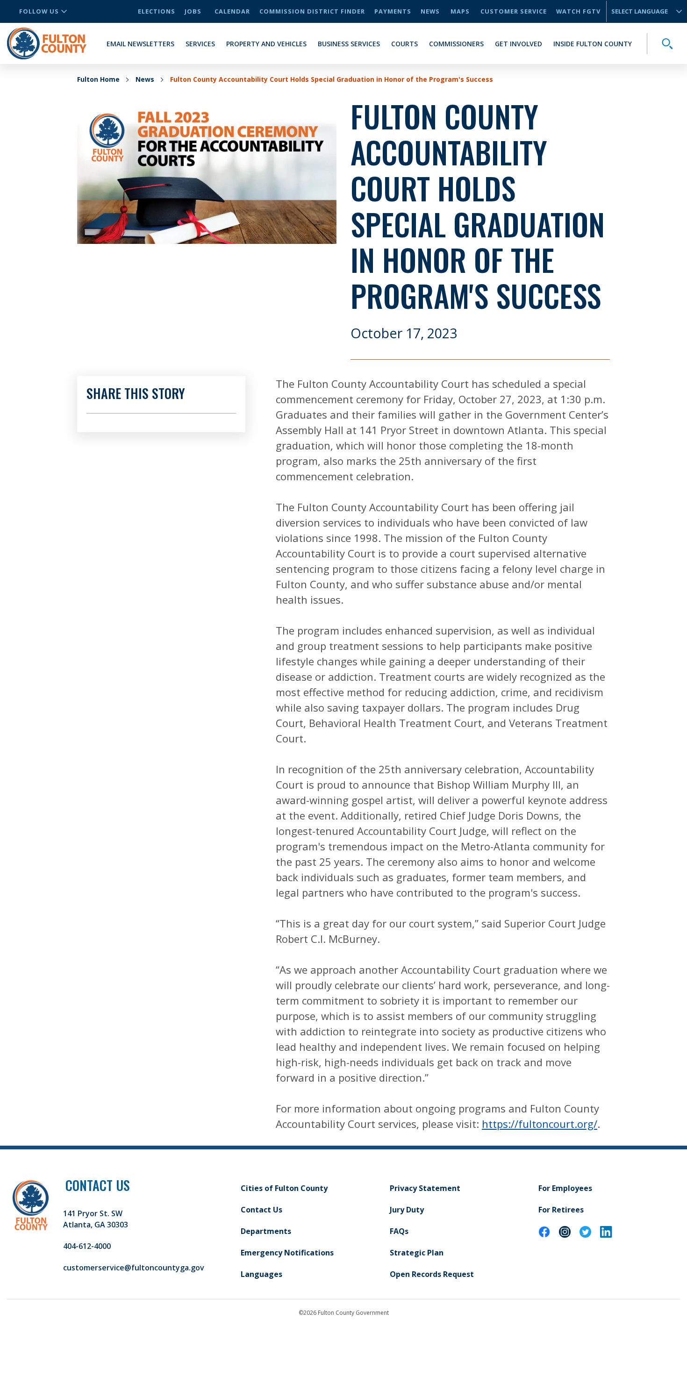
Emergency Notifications (287, 1252)
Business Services (349, 43)
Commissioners (456, 43)
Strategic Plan (417, 1252)
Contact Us (261, 1210)
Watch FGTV (578, 11)
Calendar (232, 11)
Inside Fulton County (592, 43)
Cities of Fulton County (284, 1188)
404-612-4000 (87, 1246)
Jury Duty (407, 1210)
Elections (156, 11)
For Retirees (561, 1210)
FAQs (399, 1231)
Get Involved (518, 43)
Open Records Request (432, 1274)
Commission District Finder (312, 11)
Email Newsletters (140, 43)
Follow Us (39, 11)
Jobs (193, 11)
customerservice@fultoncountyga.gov (133, 1267)
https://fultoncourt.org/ (539, 1124)
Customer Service (513, 11)
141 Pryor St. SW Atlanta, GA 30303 (95, 1219)
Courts (404, 43)
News (430, 11)
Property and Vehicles (266, 43)
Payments (392, 11)
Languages (261, 1274)
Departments (266, 1231)
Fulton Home (98, 79)
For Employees (565, 1188)
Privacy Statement (425, 1188)
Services (200, 43)
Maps (460, 11)
